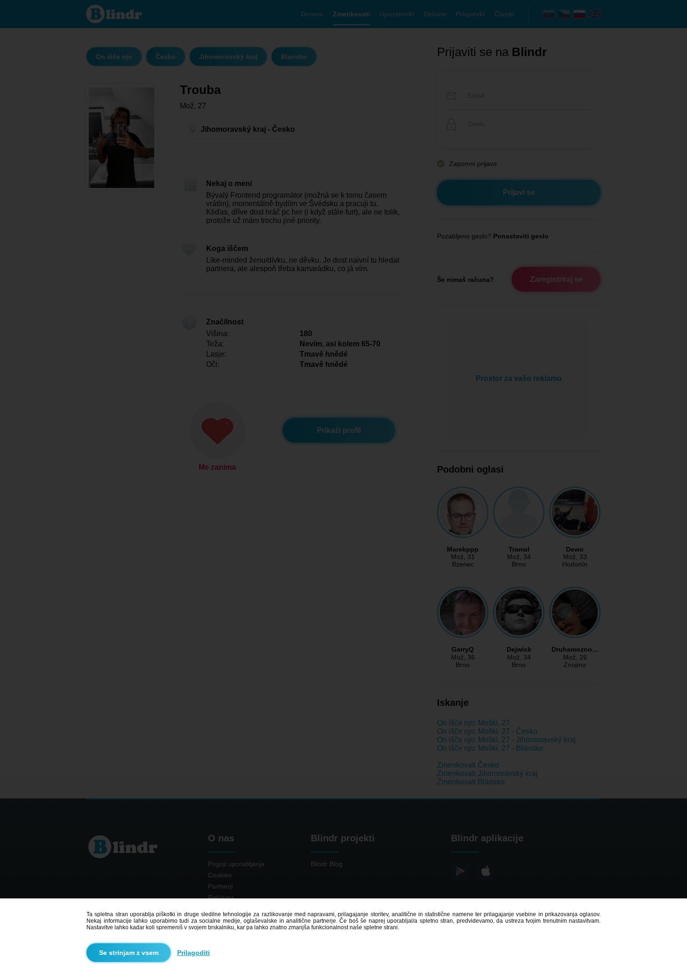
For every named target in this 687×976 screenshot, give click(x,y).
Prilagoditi (193, 952)
